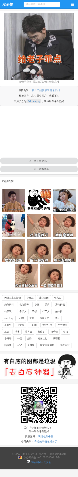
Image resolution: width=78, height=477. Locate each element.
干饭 (34, 311)
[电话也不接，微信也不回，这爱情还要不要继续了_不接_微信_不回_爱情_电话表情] (13, 225)
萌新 (57, 318)
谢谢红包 (42, 338)
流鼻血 (28, 331)
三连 (6, 331)
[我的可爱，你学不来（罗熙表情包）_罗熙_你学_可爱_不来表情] (64, 200)
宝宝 (19, 345)
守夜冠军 (64, 345)
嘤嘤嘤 (56, 338)
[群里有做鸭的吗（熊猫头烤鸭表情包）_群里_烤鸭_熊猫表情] (39, 200)
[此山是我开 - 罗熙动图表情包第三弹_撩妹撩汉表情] (39, 225)
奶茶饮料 (9, 304)
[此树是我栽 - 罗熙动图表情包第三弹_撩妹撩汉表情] (64, 225)
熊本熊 (7, 345)
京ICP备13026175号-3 (24, 453)
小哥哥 (7, 338)
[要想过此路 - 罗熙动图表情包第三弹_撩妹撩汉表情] (13, 250)
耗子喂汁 (9, 311)
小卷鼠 (30, 297)
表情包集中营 (45, 436)
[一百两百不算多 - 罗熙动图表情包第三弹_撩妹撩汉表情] (51, 275)
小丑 (36, 304)
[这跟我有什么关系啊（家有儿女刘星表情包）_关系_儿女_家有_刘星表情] (13, 200)
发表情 (8, 4)
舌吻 (21, 318)
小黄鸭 (20, 325)
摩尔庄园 (44, 297)
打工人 (46, 311)
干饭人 (22, 311)
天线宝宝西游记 (12, 297)
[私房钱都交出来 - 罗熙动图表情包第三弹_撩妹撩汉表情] (26, 275)
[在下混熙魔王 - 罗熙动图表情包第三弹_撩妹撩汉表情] (64, 250)
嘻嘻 (65, 331)
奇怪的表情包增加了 (45, 441)
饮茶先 (57, 297)
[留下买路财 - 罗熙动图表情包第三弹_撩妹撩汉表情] (39, 250)
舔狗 (47, 304)
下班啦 (33, 325)
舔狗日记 (60, 304)
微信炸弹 (24, 304)
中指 (19, 338)
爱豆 (31, 318)
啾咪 (17, 331)
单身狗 (30, 345)
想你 (29, 338)
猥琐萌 (54, 331)
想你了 (41, 331)
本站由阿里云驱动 (40, 462)
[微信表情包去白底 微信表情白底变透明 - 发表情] (39, 380)
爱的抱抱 (62, 325)
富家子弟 (44, 318)
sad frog (8, 318)
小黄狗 (7, 325)
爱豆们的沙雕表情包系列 (46, 90)
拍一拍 (58, 311)
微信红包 (47, 325)
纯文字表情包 (47, 345)
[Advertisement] (39, 132)
